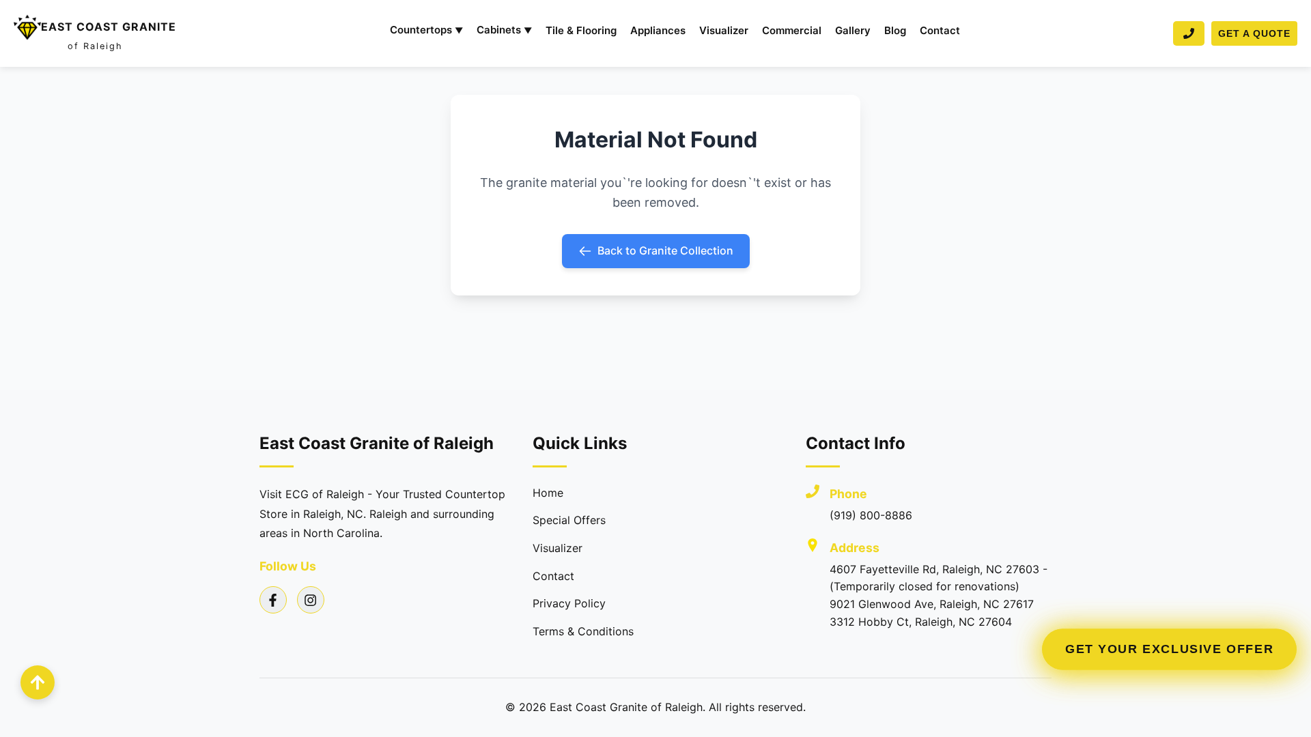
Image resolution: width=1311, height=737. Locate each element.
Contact (940, 30)
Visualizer (723, 30)
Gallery (853, 30)
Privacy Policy (569, 603)
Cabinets (504, 29)
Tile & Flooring (581, 30)
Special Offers (569, 520)
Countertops (426, 29)
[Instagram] (310, 599)
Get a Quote (1254, 33)
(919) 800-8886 (871, 515)
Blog (895, 30)
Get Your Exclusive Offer (1169, 649)
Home (548, 493)
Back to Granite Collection (665, 250)
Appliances (658, 30)
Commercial (791, 30)
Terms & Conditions (583, 631)
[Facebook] (273, 599)
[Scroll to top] (37, 682)
